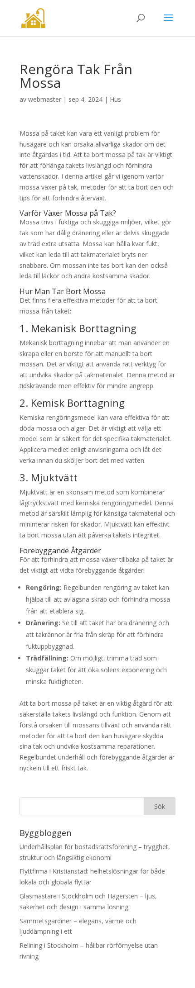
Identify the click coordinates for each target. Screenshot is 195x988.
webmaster (44, 99)
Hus (115, 99)
